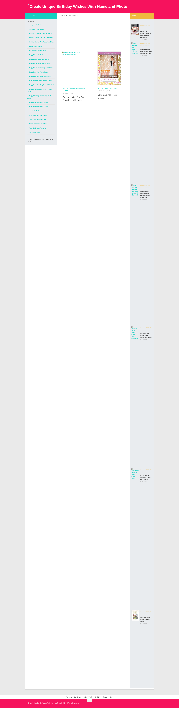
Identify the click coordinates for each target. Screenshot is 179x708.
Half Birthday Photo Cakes (37, 50)
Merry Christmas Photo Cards (38, 128)
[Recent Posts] (136, 21)
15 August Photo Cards (36, 29)
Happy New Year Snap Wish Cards (40, 76)
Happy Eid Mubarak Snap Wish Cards (41, 68)
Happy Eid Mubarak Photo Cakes (39, 63)
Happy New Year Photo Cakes (38, 72)
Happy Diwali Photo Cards (37, 55)
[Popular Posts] (147, 21)
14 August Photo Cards (36, 25)
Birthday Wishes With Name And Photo (41, 42)
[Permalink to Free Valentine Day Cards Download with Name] (72, 67)
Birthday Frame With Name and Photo (41, 37)
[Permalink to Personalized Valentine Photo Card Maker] (135, 538)
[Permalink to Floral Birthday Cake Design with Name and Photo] (135, 112)
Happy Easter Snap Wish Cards (39, 59)
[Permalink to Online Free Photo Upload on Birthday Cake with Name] (135, 29)
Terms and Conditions (73, 697)
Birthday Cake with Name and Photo (40, 33)
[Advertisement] (93, 34)
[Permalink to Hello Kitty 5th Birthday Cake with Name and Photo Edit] (135, 254)
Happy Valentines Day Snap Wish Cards (42, 85)
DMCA (97, 697)
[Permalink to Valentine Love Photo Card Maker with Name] (135, 396)
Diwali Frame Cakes (35, 46)
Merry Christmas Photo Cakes (38, 124)
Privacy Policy (108, 697)
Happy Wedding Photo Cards (38, 106)
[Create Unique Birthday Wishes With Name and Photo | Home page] (77, 6)
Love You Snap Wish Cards (107, 88)
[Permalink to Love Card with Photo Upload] (107, 67)
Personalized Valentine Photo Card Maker (145, 477)
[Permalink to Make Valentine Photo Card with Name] (135, 615)
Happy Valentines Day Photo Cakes (40, 80)
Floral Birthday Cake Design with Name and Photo (146, 51)
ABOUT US (88, 697)
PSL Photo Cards (34, 132)
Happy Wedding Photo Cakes (38, 102)
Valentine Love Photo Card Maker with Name (145, 335)
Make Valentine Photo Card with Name (145, 619)
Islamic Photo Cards (35, 111)
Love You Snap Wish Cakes (38, 115)
